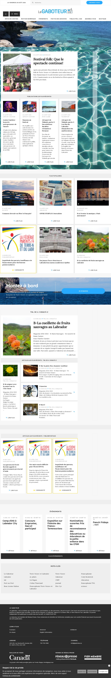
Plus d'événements (55, 556)
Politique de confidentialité (11, 676)
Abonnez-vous (94, 2)
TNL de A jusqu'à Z (39, 312)
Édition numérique (28, 19)
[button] (15, 13)
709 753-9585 (44, 643)
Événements (43, 19)
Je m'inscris (83, 291)
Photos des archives (59, 19)
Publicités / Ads (76, 19)
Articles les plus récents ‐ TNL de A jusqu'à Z (39, 360)
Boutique (102, 19)
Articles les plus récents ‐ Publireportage (39, 436)
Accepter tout (103, 671)
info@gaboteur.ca (76, 643)
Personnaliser (92, 671)
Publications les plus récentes (39, 96)
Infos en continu (11, 19)
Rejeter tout (81, 671)
